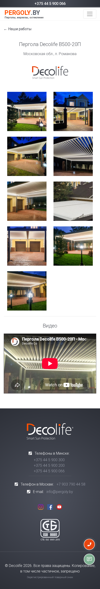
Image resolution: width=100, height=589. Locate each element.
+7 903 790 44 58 (71, 484)
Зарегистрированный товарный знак (50, 577)
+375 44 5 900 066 (50, 3)
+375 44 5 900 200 (49, 465)
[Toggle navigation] (89, 14)
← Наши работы (17, 29)
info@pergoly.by (60, 492)
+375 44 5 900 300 (49, 460)
